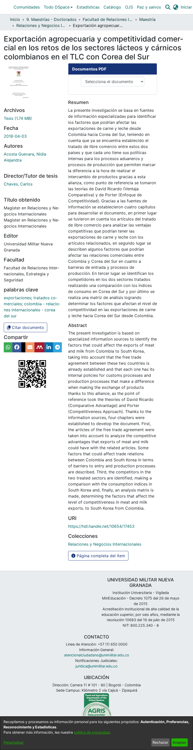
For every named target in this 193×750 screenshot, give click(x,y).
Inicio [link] (15, 19)
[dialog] (96, 733)
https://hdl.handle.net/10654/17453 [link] (101, 526)
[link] (18, 118)
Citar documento (27, 327)
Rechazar (160, 742)
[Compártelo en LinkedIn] (48, 347)
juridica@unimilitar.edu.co (96, 666)
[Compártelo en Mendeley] (39, 347)
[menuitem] (58, 7)
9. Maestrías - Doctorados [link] (51, 19)
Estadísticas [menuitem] (88, 7)
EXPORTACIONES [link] (17, 297)
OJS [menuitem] (129, 7)
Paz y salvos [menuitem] (149, 7)
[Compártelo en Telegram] (57, 347)
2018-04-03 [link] (15, 136)
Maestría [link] (147, 19)
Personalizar (14, 742)
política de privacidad (92, 732)
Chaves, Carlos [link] (18, 183)
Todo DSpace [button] (57, 7)
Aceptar (179, 742)
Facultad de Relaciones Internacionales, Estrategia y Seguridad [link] (108, 19)
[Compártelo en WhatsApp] (8, 347)
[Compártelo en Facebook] (16, 347)
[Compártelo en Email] (29, 347)
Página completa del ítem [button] (100, 555)
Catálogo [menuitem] (112, 7)
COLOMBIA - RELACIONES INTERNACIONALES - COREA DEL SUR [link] (32, 309)
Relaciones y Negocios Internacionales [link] (41, 25)
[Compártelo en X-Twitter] (23, 347)
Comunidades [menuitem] (27, 7)
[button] (168, 7)
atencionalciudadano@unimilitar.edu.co (96, 655)
